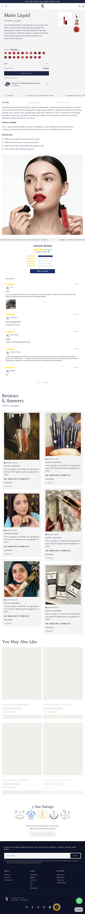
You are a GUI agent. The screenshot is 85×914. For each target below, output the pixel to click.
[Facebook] (32, 907)
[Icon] (43, 53)
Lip (31, 885)
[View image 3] (76, 29)
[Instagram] (27, 907)
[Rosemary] (9, 53)
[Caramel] (14, 57)
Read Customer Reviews (42, 834)
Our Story (7, 875)
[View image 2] (76, 22)
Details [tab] (5, 102)
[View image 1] (76, 15)
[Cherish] (18, 57)
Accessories (33, 888)
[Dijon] (18, 53)
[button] (31, 256)
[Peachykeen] (31, 53)
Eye (31, 883)
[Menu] (2, 6)
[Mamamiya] (14, 53)
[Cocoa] (26, 53)
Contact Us (7, 877)
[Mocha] (5, 57)
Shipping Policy (61, 883)
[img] (10, 284)
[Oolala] (35, 53)
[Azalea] (39, 57)
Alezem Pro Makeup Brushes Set (26, 83)
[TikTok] (38, 907)
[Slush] (22, 57)
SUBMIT (75, 856)
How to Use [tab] (63, 102)
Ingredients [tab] (35, 102)
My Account (60, 875)
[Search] (6, 6)
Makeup (32, 877)
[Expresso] (35, 57)
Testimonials (8, 880)
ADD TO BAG (27, 73)
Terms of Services (24, 900)
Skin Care (33, 880)
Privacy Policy (14, 900)
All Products (34, 875)
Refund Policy (61, 877)
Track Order (60, 880)
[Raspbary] (5, 53)
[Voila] (39, 53)
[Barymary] (22, 53)
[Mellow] (26, 57)
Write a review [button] (42, 271)
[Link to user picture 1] (11, 304)
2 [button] (41, 382)
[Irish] (31, 57)
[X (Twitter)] (44, 907)
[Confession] (9, 57)
